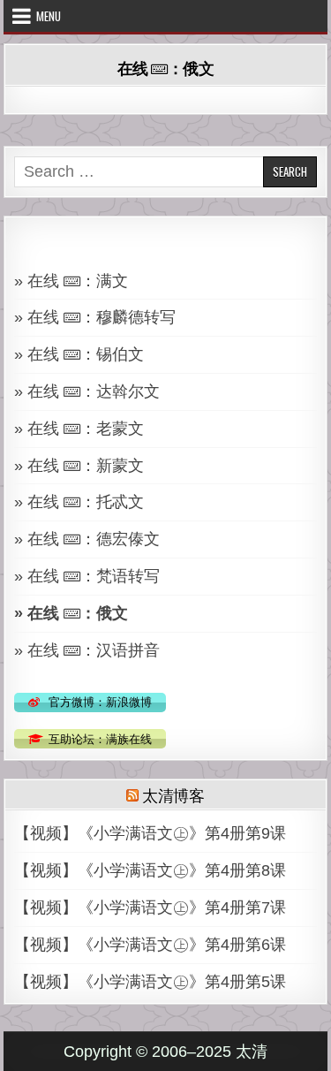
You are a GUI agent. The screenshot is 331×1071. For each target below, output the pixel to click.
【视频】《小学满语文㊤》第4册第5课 (150, 982)
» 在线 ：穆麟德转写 (95, 317)
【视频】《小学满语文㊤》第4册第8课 (150, 870)
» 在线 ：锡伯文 (79, 354)
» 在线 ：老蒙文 (79, 428)
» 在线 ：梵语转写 (87, 576)
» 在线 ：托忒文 (79, 502)
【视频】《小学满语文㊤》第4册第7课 (150, 907)
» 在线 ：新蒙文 (79, 466)
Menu (48, 16)
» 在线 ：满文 (71, 281)
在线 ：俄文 (165, 68)
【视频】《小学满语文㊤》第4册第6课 (150, 944)
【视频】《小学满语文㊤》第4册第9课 (150, 833)
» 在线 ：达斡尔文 (87, 391)
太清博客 (173, 794)
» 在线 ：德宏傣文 (87, 539)
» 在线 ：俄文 (71, 613)
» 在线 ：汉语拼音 (87, 650)
